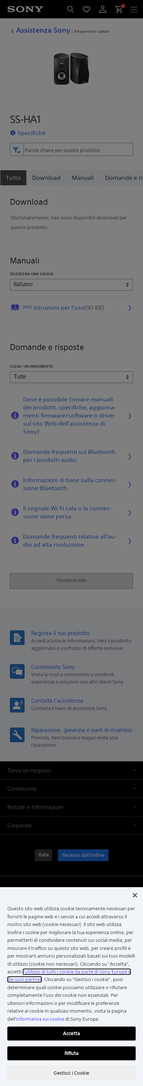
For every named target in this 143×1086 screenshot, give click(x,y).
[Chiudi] (135, 895)
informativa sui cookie (40, 1019)
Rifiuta (72, 1053)
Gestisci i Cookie (71, 1073)
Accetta (71, 1033)
